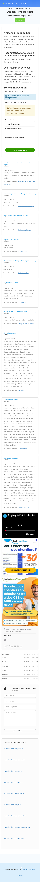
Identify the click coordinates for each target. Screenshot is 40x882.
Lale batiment (22, 449)
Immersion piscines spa (26, 206)
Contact (20, 875)
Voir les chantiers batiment (14, 838)
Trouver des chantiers (16, 3)
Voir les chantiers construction (15, 816)
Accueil (10, 8)
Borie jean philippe (24, 230)
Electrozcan (22, 302)
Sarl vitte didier (23, 273)
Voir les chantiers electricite (14, 793)
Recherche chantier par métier (15, 743)
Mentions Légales (29, 869)
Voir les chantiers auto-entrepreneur (17, 827)
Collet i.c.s (21, 390)
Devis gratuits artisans (24, 8)
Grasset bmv (22, 251)
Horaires (20, 682)
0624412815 (8, 636)
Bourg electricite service (26, 324)
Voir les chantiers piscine (13, 805)
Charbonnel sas (23, 507)
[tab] (20, 164)
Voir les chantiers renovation (15, 760)
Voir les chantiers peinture (14, 749)
